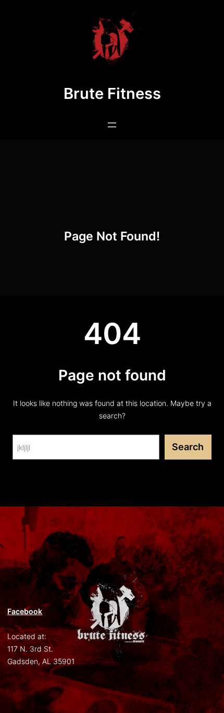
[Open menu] (112, 125)
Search (188, 446)
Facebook (24, 611)
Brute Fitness (112, 93)
